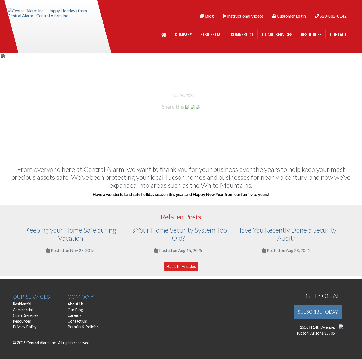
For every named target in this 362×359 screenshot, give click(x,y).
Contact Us (77, 321)
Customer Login (291, 15)
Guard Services (277, 34)
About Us (76, 304)
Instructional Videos (245, 15)
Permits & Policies (83, 326)
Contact (338, 34)
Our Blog (75, 309)
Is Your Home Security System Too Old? (178, 234)
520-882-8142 (333, 15)
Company (183, 34)
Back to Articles (181, 266)
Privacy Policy (24, 326)
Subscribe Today (318, 312)
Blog (209, 15)
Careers (74, 315)
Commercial (242, 34)
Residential (211, 34)
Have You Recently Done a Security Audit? (286, 234)
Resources (311, 34)
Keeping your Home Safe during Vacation (70, 234)
